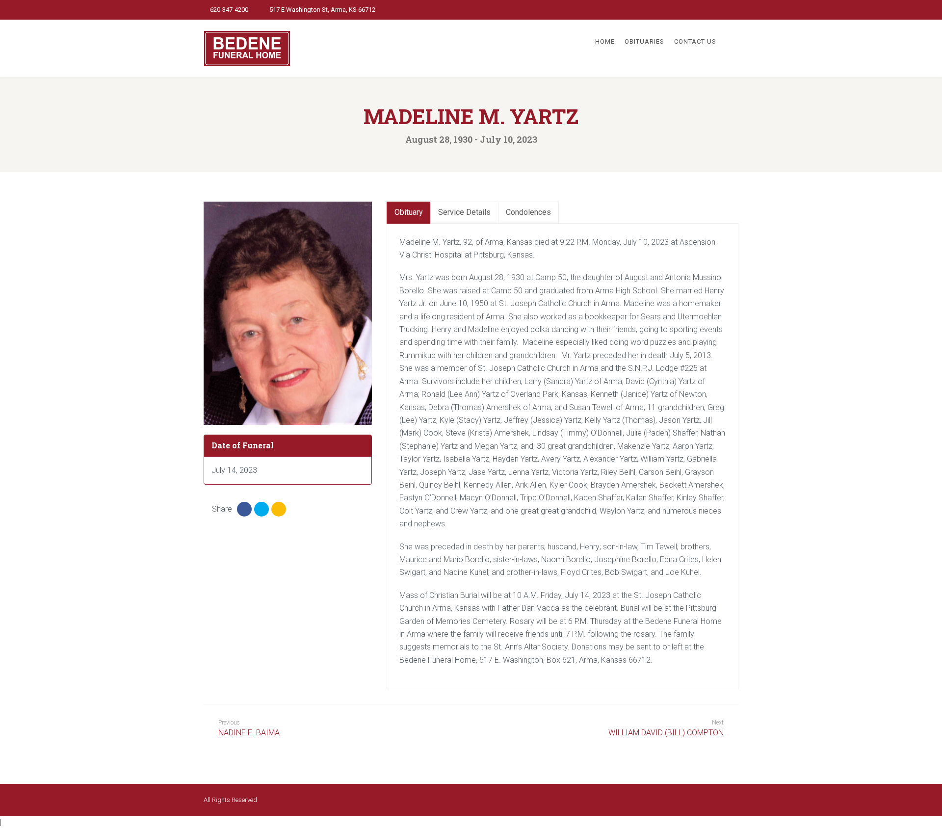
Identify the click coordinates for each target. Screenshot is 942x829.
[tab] (409, 213)
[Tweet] (261, 509)
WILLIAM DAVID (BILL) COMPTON (666, 732)
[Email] (278, 509)
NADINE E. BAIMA (249, 728)
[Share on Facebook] (244, 509)
